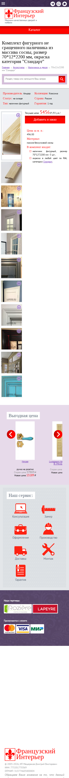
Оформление (20, 537)
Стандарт (47, 162)
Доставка (20, 558)
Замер (48, 516)
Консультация (20, 516)
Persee (25, 462)
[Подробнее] (25, 440)
